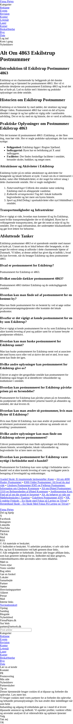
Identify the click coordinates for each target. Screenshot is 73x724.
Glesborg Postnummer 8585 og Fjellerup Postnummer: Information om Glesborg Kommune (32, 487)
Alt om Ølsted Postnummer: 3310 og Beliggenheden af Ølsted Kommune (35, 490)
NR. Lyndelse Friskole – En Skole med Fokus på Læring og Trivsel (35, 499)
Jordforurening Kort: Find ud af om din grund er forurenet (36, 493)
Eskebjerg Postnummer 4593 (47, 497)
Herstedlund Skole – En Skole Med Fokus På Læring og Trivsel (34, 503)
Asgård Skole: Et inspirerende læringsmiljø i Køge (27, 479)
